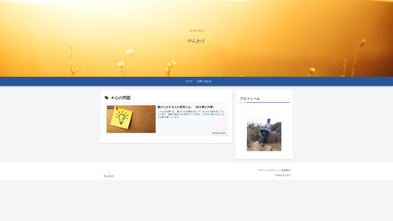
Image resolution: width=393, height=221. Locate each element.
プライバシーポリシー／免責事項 (274, 170)
